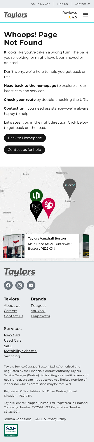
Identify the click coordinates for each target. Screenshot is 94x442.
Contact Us (82, 3)
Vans (8, 346)
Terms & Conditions (17, 419)
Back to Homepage (25, 138)
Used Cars (12, 340)
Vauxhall (38, 311)
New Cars (12, 335)
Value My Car (40, 3)
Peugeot (38, 306)
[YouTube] (31, 285)
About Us (12, 306)
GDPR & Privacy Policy (50, 419)
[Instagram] (19, 285)
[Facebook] (8, 285)
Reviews (69, 15)
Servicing (12, 356)
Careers (10, 311)
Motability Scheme (20, 351)
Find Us (62, 3)
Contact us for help (24, 149)
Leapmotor (40, 316)
